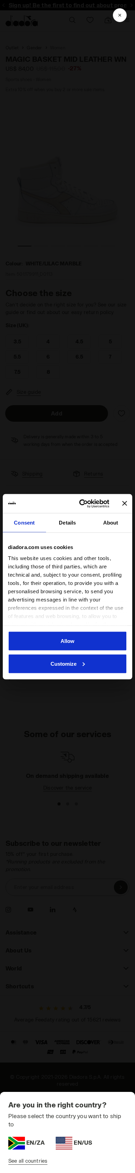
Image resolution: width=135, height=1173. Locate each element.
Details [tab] (67, 523)
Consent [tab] (24, 523)
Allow (67, 641)
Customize (63, 663)
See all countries (27, 1161)
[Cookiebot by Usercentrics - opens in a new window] (81, 503)
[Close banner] (124, 503)
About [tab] (110, 523)
